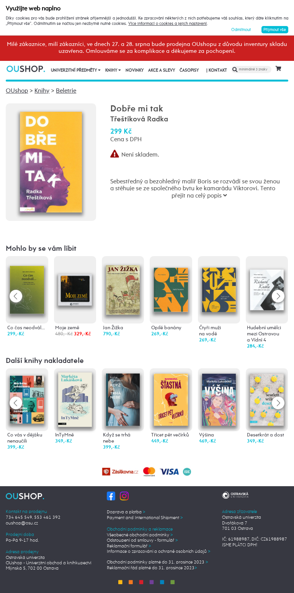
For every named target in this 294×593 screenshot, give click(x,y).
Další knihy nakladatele (45, 360)
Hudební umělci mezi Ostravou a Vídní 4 (264, 334)
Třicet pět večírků (170, 435)
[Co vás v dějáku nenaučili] (27, 396)
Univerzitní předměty (74, 70)
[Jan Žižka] (123, 285)
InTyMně (64, 435)
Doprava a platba (126, 512)
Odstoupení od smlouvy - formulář (142, 540)
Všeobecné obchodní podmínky (140, 535)
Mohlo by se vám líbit (41, 248)
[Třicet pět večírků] (171, 398)
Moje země (67, 327)
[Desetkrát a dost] (267, 398)
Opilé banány (166, 327)
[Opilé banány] (171, 282)
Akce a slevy (161, 70)
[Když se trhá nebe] (123, 398)
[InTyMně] (75, 399)
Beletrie (66, 91)
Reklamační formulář (129, 546)
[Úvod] (26, 69)
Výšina (206, 435)
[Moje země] (75, 276)
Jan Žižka (113, 327)
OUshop (17, 91)
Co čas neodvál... (26, 327)
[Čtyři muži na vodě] (219, 282)
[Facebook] (111, 495)
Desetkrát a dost (265, 435)
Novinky (135, 70)
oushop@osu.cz (22, 523)
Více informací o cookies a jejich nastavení (167, 23)
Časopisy (189, 70)
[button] (278, 296)
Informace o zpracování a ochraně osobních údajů (159, 551)
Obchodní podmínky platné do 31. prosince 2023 (157, 562)
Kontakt (216, 70)
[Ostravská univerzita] (235, 494)
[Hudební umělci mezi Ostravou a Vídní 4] (267, 280)
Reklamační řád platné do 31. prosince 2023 (152, 568)
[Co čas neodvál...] (27, 284)
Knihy (111, 70)
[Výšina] (219, 398)
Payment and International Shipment (145, 518)
